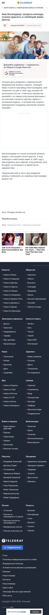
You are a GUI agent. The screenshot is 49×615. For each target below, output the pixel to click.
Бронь (30, 430)
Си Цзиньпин (9, 469)
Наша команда (9, 584)
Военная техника (11, 449)
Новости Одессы (11, 287)
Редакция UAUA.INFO (17, 25)
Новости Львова (10, 291)
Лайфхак (31, 406)
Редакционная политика (13, 564)
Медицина (32, 291)
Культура (31, 402)
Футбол (31, 324)
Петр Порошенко (11, 486)
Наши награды (9, 576)
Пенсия (5, 505)
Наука (4, 352)
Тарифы (7, 336)
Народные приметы (36, 465)
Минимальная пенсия (13, 527)
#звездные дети (14, 225)
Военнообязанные (35, 438)
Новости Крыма (10, 307)
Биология (8, 365)
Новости (6, 270)
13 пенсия (8, 510)
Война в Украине (9, 421)
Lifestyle (29, 381)
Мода (30, 394)
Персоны (6, 456)
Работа (31, 279)
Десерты (31, 522)
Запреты (31, 473)
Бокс (30, 328)
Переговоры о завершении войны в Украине (23, 8)
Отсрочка (31, 434)
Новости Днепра (11, 283)
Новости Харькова (11, 279)
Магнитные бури (34, 409)
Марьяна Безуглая (11, 494)
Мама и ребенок (34, 357)
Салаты (31, 526)
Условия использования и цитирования (19, 568)
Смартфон (8, 373)
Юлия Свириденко (11, 498)
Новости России (10, 394)
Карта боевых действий (9, 427)
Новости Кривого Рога (13, 299)
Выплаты (31, 283)
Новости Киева (10, 275)
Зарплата (32, 275)
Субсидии (32, 287)
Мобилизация (32, 421)
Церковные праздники (37, 462)
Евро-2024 (32, 340)
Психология (33, 369)
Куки (23, 612)
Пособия (31, 303)
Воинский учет (34, 442)
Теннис (31, 332)
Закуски (31, 531)
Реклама (6, 572)
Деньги (6, 324)
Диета (30, 365)
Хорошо (35, 612)
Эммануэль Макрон (12, 473)
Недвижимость (10, 332)
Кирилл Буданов (10, 481)
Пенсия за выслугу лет (13, 531)
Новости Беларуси (11, 406)
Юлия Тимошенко (11, 490)
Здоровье (30, 352)
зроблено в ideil (8, 607)
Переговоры (9, 437)
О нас (5, 555)
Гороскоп (31, 385)
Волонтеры (8, 445)
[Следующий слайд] (46, 8)
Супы (30, 518)
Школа (30, 295)
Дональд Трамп (10, 465)
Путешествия (33, 398)
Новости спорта (33, 319)
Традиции (32, 469)
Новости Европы (11, 385)
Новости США (9, 390)
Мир (4, 381)
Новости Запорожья (12, 295)
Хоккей (31, 336)
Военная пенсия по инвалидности (12, 522)
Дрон (6, 369)
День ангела (33, 477)
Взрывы (7, 433)
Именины (32, 481)
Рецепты (30, 505)
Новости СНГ (9, 398)
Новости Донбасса (11, 303)
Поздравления (34, 414)
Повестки (32, 426)
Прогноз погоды (34, 307)
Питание (31, 361)
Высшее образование (37, 299)
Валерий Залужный (12, 477)
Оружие (7, 441)
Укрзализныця (9, 344)
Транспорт (8, 328)
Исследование (34, 373)
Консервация (33, 514)
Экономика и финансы (12, 319)
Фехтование (33, 344)
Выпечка (31, 510)
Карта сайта (8, 588)
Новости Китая (10, 402)
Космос (7, 361)
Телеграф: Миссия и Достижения (17, 592)
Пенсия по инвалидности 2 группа (13, 515)
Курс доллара (9, 340)
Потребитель (33, 390)
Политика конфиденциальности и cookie (20, 559)
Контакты (7, 580)
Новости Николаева (12, 311)
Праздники (31, 456)
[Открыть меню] (3, 3)
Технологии (8, 357)
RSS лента (7, 596)
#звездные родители (32, 225)
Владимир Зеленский (13, 462)
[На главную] (24, 3)
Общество (30, 270)
